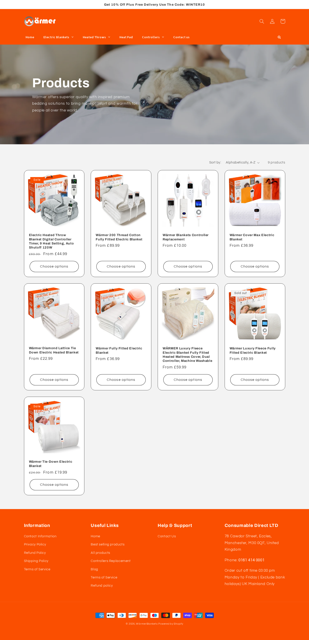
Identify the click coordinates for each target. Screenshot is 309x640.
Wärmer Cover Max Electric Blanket (252, 237)
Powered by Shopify (170, 624)
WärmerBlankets (146, 624)
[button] (262, 21)
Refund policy (102, 585)
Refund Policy (35, 553)
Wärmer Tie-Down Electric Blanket (50, 463)
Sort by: (215, 162)
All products (100, 553)
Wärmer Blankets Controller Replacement (186, 237)
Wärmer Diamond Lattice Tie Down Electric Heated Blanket (54, 350)
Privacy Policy (35, 544)
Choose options (54, 266)
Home (95, 536)
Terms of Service (37, 569)
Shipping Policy (36, 561)
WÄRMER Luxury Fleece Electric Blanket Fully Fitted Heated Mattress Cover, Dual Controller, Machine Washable (187, 354)
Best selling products (107, 544)
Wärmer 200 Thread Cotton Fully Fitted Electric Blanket (119, 237)
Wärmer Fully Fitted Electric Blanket (119, 350)
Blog (94, 569)
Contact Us (167, 536)
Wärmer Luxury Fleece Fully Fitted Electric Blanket (253, 350)
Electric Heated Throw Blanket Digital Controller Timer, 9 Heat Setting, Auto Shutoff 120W (51, 241)
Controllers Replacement (111, 561)
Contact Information (40, 536)
